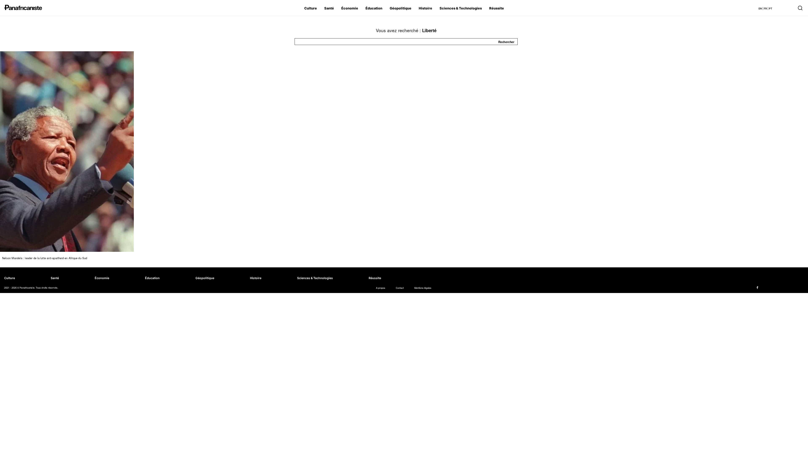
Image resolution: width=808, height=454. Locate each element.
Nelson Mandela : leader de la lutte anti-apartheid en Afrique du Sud (44, 258)
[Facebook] (757, 287)
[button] (744, 8)
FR (765, 8)
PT (770, 8)
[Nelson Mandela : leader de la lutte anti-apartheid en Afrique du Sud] (67, 151)
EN (760, 8)
